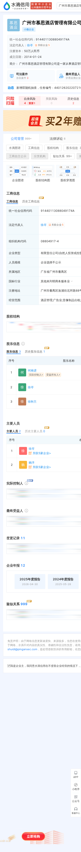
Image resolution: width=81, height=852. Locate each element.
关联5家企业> (42, 453)
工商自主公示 (17, 156)
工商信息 (34, 148)
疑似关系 (62, 156)
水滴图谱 (15, 148)
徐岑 (30, 45)
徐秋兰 (32, 401)
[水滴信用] (16, 6)
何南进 (32, 370)
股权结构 (53, 148)
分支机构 (39, 156)
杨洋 (31, 462)
